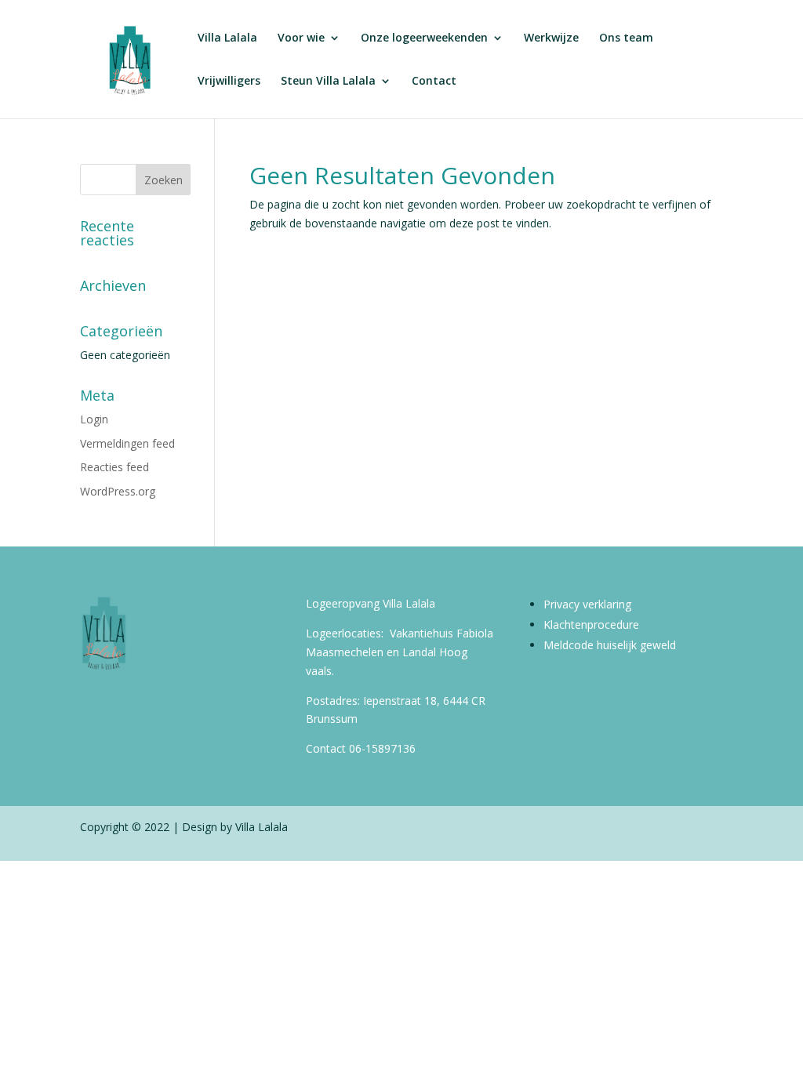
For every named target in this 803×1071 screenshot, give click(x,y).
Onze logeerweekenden (424, 38)
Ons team (626, 38)
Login (94, 419)
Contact (434, 81)
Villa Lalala (227, 38)
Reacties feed (114, 466)
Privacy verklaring (587, 604)
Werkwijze (551, 38)
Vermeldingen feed (127, 443)
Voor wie (301, 38)
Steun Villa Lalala (328, 81)
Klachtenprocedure (591, 624)
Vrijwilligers (229, 81)
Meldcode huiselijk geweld (609, 644)
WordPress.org (117, 491)
